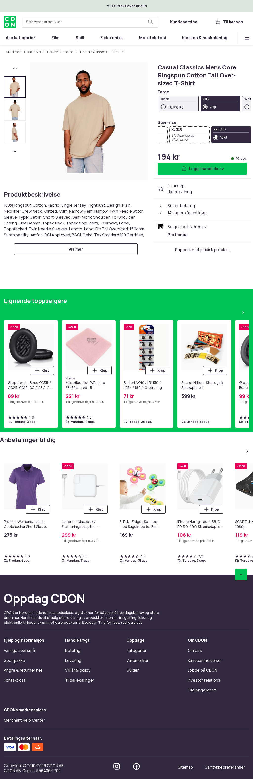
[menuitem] (20, 38)
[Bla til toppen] (241, 574)
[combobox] (90, 22)
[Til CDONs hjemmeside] (10, 22)
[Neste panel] (243, 312)
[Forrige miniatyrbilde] (15, 68)
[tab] (15, 87)
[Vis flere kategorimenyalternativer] (247, 38)
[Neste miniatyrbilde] (15, 151)
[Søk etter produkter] (150, 22)
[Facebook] (136, 766)
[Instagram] (117, 766)
